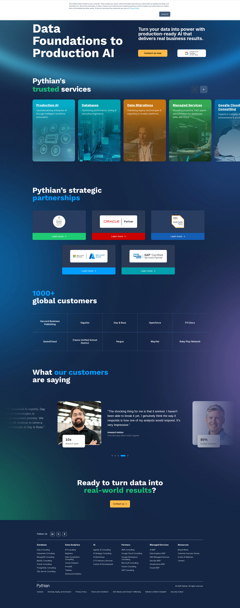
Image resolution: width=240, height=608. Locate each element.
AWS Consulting (128, 550)
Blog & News (183, 550)
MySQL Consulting (44, 561)
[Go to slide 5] (127, 455)
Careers (181, 561)
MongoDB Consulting (45, 557)
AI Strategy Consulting (102, 553)
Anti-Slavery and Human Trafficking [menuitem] (127, 592)
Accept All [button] (164, 14)
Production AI (47, 105)
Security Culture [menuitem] (177, 592)
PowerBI (68, 566)
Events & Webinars (185, 557)
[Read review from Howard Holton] (120, 423)
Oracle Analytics (71, 563)
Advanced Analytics (73, 574)
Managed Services (187, 105)
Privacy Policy (134, 8)
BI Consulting (70, 550)
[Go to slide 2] (115, 455)
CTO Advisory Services (103, 561)
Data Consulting (43, 550)
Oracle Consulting (44, 564)
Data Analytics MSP (158, 553)
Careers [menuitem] (40, 592)
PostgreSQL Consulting (46, 568)
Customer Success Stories (189, 553)
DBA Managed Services (159, 557)
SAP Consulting (128, 570)
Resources (183, 545)
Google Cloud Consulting (229, 107)
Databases (90, 105)
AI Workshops (99, 557)
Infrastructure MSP (157, 564)
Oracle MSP (155, 568)
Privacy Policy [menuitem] (81, 592)
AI (94, 545)
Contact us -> (120, 503)
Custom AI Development (103, 564)
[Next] (204, 89)
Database (42, 545)
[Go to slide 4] (123, 455)
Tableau (68, 570)
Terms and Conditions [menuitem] (99, 592)
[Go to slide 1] (112, 455)
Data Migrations (140, 105)
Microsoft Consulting (130, 563)
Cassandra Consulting (46, 553)
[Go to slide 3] (118, 455)
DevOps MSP (155, 561)
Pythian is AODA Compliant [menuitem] (155, 592)
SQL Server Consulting (46, 571)
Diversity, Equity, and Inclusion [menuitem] (59, 592)
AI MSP (153, 550)
